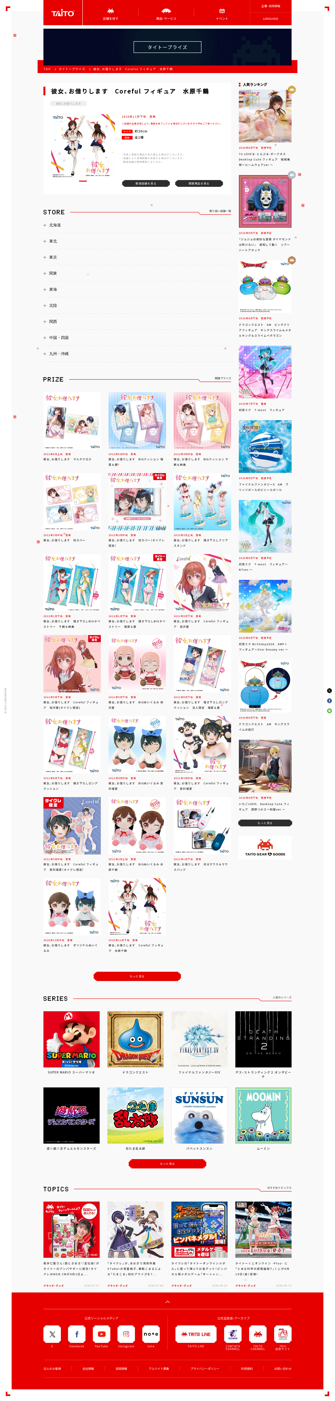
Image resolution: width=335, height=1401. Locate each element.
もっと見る (137, 976)
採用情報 (121, 1369)
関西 (53, 321)
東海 (53, 289)
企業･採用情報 (270, 6)
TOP (47, 69)
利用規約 (247, 1369)
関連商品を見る (199, 183)
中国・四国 (59, 337)
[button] (83, 181)
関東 (53, 273)
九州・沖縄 (59, 354)
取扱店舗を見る (146, 183)
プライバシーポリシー (204, 1369)
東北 (53, 241)
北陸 (53, 305)
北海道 (55, 225)
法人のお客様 (52, 1369)
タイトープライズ (72, 69)
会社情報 (88, 1369)
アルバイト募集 (159, 1369)
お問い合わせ (283, 1369)
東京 (53, 257)
